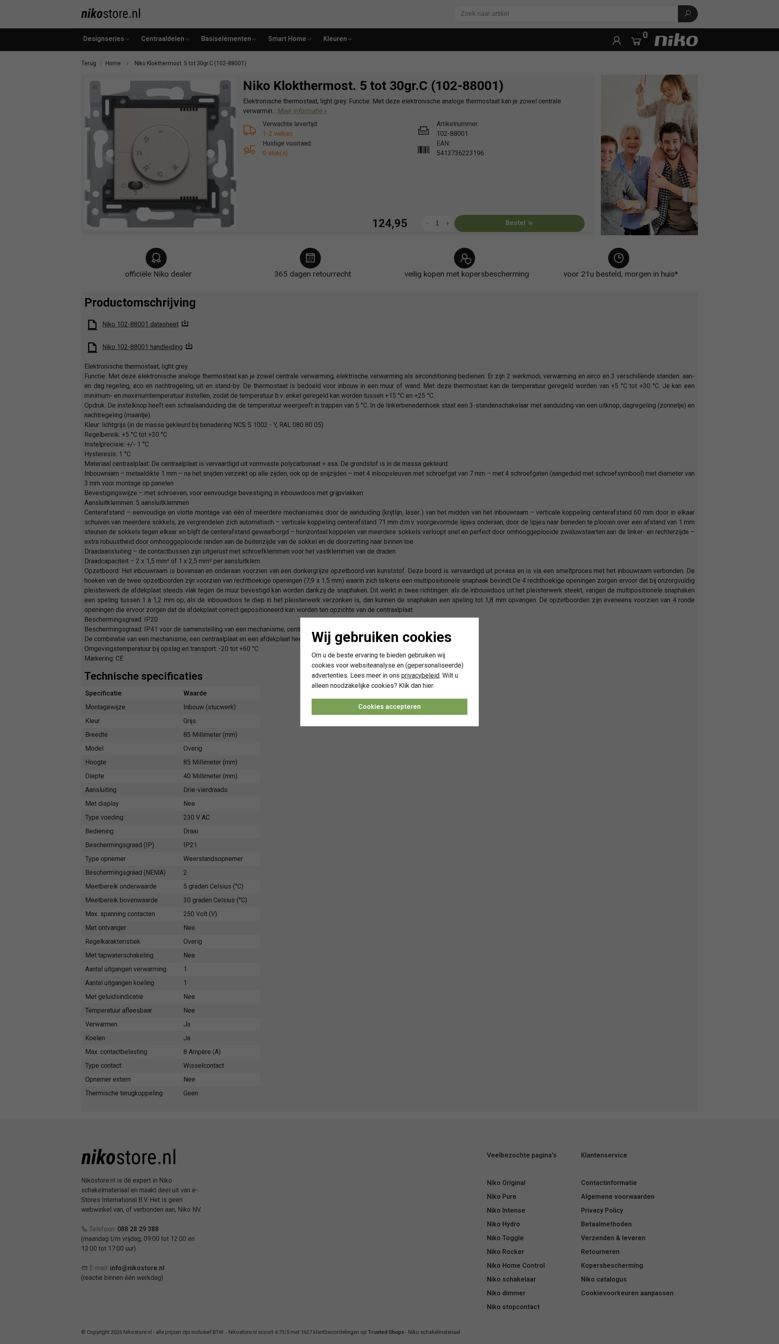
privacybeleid (420, 675)
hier (428, 685)
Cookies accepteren (389, 707)
